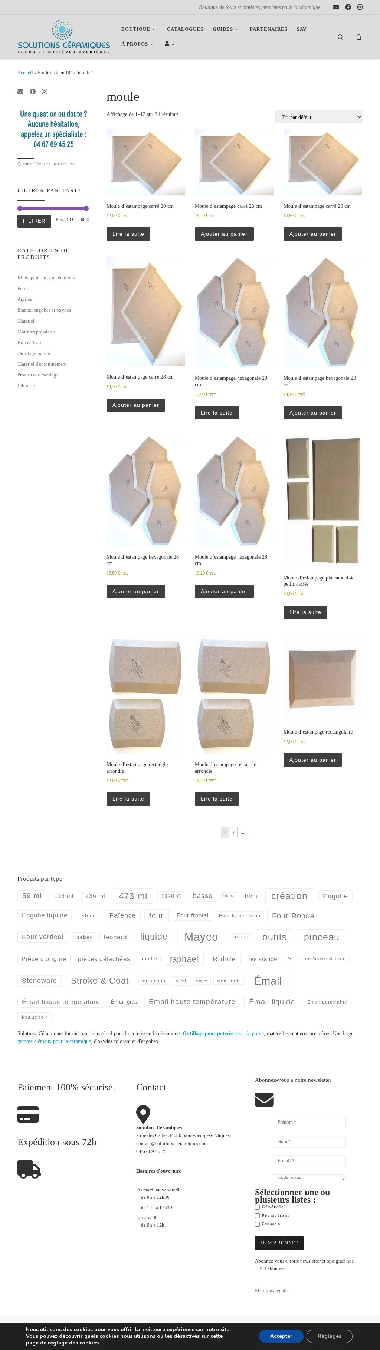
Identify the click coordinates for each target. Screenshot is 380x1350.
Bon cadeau (29, 342)
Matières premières (36, 332)
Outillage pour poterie (208, 1033)
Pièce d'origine (44, 959)
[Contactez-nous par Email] (336, 7)
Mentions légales (272, 1290)
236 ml (95, 896)
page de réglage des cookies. (63, 1343)
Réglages (329, 1336)
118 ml (64, 896)
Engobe (335, 896)
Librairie (26, 385)
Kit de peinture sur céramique (46, 277)
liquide (154, 936)
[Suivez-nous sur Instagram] (360, 7)
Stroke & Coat (100, 980)
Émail (268, 981)
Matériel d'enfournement (42, 364)
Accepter (281, 1336)
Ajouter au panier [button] (224, 234)
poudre (149, 958)
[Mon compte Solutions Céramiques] (171, 44)
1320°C (171, 896)
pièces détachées (104, 959)
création (289, 896)
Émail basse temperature (61, 1001)
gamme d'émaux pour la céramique (54, 1041)
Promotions (275, 1215)
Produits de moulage (38, 375)
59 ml (32, 896)
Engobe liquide (45, 915)
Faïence (122, 915)
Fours (23, 288)
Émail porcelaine (327, 1002)
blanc (229, 896)
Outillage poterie (34, 353)
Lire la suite (128, 234)
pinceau (322, 937)
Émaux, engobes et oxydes (44, 310)
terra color (153, 980)
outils (274, 937)
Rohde (224, 959)
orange (241, 937)
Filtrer (34, 221)
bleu (251, 896)
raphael (184, 959)
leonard (115, 937)
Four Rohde (293, 916)
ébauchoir (34, 1017)
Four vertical (42, 937)
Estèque (88, 915)
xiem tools (229, 980)
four (156, 916)
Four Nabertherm (240, 915)
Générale (272, 1207)
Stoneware (39, 980)
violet (202, 981)
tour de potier (250, 1033)
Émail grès (124, 1002)
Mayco (201, 937)
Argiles (24, 299)
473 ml (133, 896)
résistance (262, 959)
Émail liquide (272, 1002)
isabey (84, 937)
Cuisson (270, 1224)
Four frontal (193, 915)
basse (203, 896)
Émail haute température (192, 1001)
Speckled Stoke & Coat (317, 958)
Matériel (26, 321)
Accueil (25, 72)
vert (181, 980)
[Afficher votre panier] (359, 36)
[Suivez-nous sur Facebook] (348, 7)
